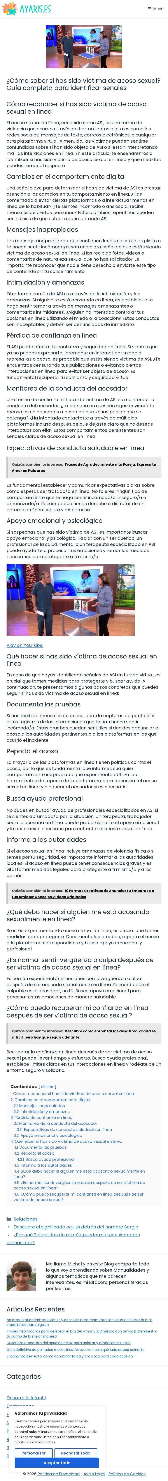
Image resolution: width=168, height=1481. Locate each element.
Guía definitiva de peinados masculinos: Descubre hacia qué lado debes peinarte (76, 1349)
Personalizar (34, 1453)
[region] (57, 1439)
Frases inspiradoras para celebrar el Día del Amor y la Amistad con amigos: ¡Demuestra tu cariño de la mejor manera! (82, 1334)
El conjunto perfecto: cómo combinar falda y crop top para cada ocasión (70, 1356)
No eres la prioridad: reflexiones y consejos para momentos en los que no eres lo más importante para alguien (79, 1322)
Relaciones (26, 1219)
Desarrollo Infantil (26, 1398)
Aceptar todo (57, 1462)
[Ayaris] (26, 9)
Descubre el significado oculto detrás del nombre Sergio (76, 1227)
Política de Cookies (127, 1474)
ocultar (47, 1086)
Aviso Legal (94, 1474)
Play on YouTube (25, 645)
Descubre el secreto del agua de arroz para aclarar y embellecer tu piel (69, 1342)
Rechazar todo (75, 1453)
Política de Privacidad (59, 1474)
